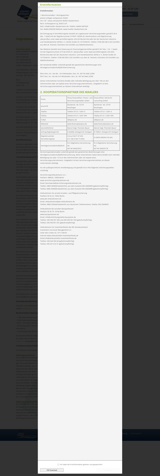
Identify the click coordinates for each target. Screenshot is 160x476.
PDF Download (52, 470)
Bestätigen (108, 470)
